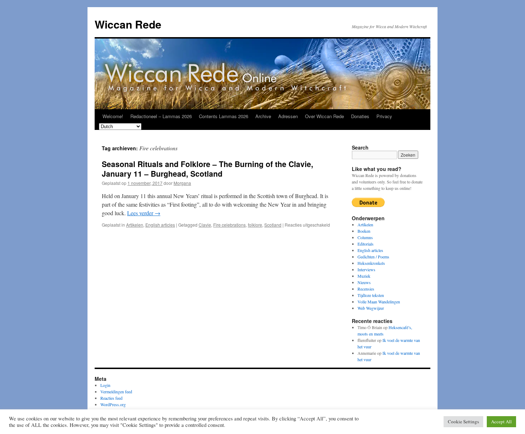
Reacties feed (111, 398)
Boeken (364, 231)
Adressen (288, 116)
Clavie (205, 225)
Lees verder (143, 213)
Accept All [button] (501, 421)
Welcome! (112, 116)
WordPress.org (113, 404)
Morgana (182, 183)
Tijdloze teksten (371, 295)
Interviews (366, 269)
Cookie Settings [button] (463, 421)
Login (105, 385)
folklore (255, 225)
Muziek (364, 276)
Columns (365, 237)
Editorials (366, 244)
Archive (263, 116)
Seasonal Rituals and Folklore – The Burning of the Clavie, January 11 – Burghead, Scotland (207, 168)
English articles (160, 225)
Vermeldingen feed (116, 391)
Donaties (360, 116)
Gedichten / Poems (373, 256)
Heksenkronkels (371, 263)
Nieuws (364, 282)
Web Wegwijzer (371, 308)
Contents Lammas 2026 (223, 116)
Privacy (384, 116)
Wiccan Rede (128, 24)
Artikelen (134, 225)
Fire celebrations (229, 225)
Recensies (366, 289)
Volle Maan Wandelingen (379, 301)
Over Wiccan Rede (324, 116)
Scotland (272, 225)
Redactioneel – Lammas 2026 (161, 116)
